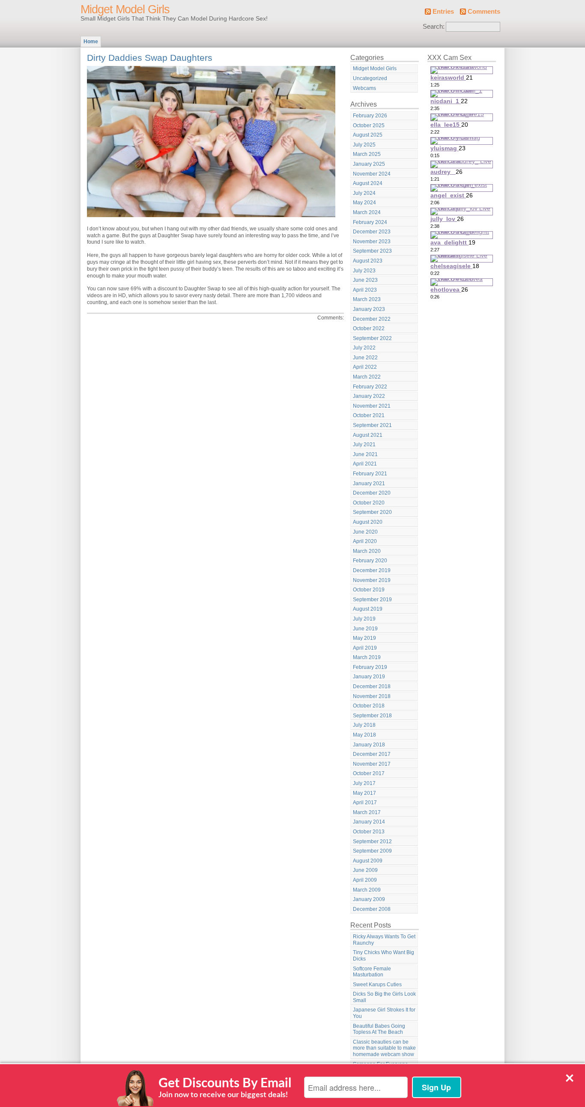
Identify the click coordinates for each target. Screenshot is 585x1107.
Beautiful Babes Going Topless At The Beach (379, 1029)
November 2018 (372, 696)
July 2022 (364, 348)
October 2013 (369, 832)
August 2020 (367, 522)
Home (91, 42)
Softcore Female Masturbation (372, 972)
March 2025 (367, 154)
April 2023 (365, 290)
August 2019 (367, 609)
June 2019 (365, 629)
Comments (484, 11)
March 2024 (367, 212)
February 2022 (370, 387)
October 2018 (369, 706)
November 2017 (372, 764)
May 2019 (364, 638)
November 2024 (372, 174)
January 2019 (369, 677)
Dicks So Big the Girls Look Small (384, 997)
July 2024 (364, 193)
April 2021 (365, 464)
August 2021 (367, 435)
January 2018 (369, 745)
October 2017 (369, 773)
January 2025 (369, 164)
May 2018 (364, 735)
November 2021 (372, 406)
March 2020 (367, 551)
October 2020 (369, 503)
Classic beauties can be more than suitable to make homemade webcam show (384, 1048)
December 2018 (372, 686)
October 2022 (369, 328)
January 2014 (369, 822)
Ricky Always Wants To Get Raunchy (384, 940)
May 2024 (364, 203)
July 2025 (364, 145)
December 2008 (372, 909)
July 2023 (364, 271)
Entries (443, 11)
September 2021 (372, 425)
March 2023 (367, 299)
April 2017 (365, 803)
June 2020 (365, 532)
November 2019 (372, 580)
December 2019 (372, 570)
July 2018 (364, 725)
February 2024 (370, 222)
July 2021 (364, 445)
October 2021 (369, 415)
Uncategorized (370, 78)
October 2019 (369, 590)
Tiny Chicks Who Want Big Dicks (383, 955)
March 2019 (367, 657)
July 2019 (364, 619)
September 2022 (372, 338)
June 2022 (365, 358)
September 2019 (372, 600)
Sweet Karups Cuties (377, 985)
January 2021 (369, 483)
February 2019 (370, 667)
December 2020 (372, 493)
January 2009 (369, 899)
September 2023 (372, 251)
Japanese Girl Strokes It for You (384, 1013)
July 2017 (364, 783)
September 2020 (372, 512)
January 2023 (369, 309)
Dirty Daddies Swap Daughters (149, 58)
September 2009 (372, 851)
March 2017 (367, 812)
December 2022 (372, 319)
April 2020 (365, 541)
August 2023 (367, 261)
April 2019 (365, 648)
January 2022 (369, 396)
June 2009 (365, 870)
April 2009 (365, 880)
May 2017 (364, 793)
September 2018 (372, 716)
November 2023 (372, 242)
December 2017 (372, 754)
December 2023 (372, 232)
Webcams (364, 88)
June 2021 (365, 454)
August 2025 (367, 135)
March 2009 (367, 890)
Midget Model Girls (125, 9)
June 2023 (365, 280)
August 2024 (367, 183)
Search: (434, 26)
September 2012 (372, 841)
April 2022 (365, 367)
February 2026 (370, 116)
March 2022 (367, 377)
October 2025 (369, 125)
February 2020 (370, 561)
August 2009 (367, 861)
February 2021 (370, 474)
